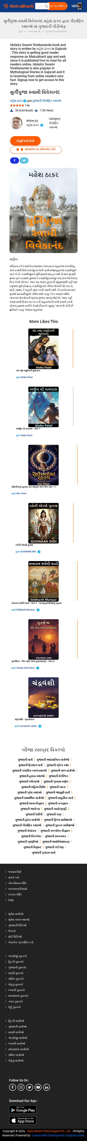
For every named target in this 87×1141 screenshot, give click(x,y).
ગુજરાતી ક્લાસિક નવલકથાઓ (29, 770)
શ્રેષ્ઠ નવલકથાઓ (19, 919)
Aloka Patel (27, 377)
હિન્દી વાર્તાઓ (16, 1021)
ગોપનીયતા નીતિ (17, 883)
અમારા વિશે (14, 871)
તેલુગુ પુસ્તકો (15, 984)
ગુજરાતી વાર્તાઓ (17, 1026)
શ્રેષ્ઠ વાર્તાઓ (15, 914)
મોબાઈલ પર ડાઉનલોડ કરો (39, 149)
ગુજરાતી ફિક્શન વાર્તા (30, 765)
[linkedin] (46, 1087)
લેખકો (12, 931)
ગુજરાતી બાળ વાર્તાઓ (63, 770)
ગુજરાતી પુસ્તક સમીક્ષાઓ (59, 825)
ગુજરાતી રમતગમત (55, 836)
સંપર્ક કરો (13, 877)
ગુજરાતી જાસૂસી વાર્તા (58, 792)
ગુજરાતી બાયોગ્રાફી (55, 808)
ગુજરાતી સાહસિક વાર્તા (60, 797)
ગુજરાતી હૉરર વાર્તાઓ (27, 819)
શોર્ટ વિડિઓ (15, 936)
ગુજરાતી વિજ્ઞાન (32, 847)
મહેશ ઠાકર (16, 100)
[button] (46, 6)
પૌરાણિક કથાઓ (54, 125)
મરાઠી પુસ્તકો (15, 973)
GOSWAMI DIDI (28, 551)
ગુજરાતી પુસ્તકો (17, 967)
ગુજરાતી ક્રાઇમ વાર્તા (43, 852)
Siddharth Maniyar (26, 609)
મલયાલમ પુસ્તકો (18, 995)
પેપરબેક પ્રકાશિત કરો (21, 942)
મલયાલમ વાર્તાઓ (18, 1049)
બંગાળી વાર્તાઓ (16, 1043)
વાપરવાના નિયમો (18, 888)
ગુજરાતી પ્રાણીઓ (28, 841)
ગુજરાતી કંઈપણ (54, 847)
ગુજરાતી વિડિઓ (17, 925)
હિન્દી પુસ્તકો (16, 961)
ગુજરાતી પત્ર (54, 814)
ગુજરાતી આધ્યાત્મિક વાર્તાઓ (53, 759)
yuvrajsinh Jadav (28, 726)
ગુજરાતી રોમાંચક (26, 830)
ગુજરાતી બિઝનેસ (31, 836)
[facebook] (12, 1087)
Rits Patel (21, 493)
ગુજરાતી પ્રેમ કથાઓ (29, 792)
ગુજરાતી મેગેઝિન (58, 776)
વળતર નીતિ (14, 894)
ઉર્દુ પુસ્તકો (14, 1007)
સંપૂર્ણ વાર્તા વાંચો (25, 140)
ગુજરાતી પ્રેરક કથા (58, 765)
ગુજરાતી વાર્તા (25, 759)
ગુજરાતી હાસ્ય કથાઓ (32, 776)
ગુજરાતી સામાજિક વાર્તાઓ (29, 797)
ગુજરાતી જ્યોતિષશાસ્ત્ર (56, 841)
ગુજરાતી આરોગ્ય (30, 808)
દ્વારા (18, 377)
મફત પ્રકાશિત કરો (58, 6)
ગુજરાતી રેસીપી (33, 814)
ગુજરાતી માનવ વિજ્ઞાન (31, 803)
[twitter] (29, 1087)
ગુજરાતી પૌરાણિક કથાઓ (46, 100)
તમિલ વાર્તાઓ (16, 1055)
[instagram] (21, 1087)
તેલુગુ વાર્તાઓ (15, 1060)
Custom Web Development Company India (58, 1135)
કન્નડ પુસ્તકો (15, 1001)
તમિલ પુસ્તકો (16, 978)
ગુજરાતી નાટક (58, 787)
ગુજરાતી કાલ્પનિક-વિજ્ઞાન (55, 830)
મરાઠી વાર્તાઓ (16, 1032)
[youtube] (38, 1087)
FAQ (11, 900)
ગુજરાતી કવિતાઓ (29, 781)
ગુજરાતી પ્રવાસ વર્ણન (56, 781)
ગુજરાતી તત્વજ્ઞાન (58, 803)
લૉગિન (76, 6)
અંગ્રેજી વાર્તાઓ (17, 1038)
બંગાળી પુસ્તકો (16, 990)
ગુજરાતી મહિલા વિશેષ (33, 787)
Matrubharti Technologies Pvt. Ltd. (49, 1131)
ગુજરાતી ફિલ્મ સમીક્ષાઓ (58, 819)
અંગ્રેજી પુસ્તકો (17, 956)
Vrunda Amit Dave (25, 668)
